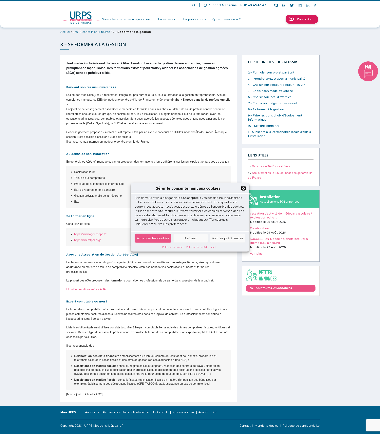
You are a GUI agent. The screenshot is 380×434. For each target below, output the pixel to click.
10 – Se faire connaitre (263, 126)
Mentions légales (266, 425)
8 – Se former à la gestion (266, 109)
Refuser (190, 238)
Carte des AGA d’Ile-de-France (271, 166)
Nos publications (193, 19)
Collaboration (259, 228)
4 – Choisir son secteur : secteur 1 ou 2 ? (276, 85)
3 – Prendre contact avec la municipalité (276, 78)
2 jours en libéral (183, 412)
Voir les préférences (227, 238)
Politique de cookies (173, 246)
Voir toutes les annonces (273, 288)
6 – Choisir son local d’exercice (270, 97)
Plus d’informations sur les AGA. (86, 289)
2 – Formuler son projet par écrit (271, 72)
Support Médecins (222, 5)
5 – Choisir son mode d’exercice (270, 91)
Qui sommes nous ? (226, 19)
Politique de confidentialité (201, 246)
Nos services (166, 19)
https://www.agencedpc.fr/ (90, 234)
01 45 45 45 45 (254, 5)
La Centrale (161, 412)
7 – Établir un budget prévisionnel (272, 103)
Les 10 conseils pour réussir (91, 32)
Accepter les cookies (153, 238)
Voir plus (256, 253)
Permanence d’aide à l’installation (126, 412)
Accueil (65, 32)
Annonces (92, 412)
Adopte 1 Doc (207, 412)
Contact (245, 425)
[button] (243, 188)
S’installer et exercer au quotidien (126, 19)
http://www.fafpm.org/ (87, 240)
